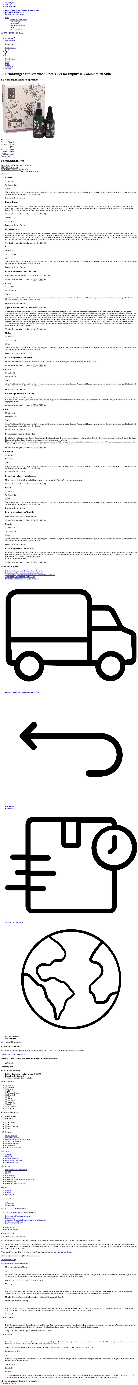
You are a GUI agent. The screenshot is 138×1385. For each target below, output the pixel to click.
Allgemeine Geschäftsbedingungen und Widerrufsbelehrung (25, 1220)
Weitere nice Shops (11, 1229)
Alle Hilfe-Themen (15, 29)
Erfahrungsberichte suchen (30, 171)
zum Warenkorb (10, 6)
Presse (7, 1174)
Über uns (8, 1191)
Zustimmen (5, 1256)
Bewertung (14, 167)
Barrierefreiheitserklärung (14, 1222)
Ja (34, 214)
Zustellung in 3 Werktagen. (14, 14)
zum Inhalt (8, 4)
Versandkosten (14, 23)
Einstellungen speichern (9, 1381)
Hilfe (7, 18)
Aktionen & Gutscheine (13, 1147)
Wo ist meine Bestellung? (18, 20)
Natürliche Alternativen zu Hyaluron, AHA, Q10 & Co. (24, 571)
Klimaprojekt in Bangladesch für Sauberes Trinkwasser (24, 573)
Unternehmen (9, 1227)
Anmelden (8, 1155)
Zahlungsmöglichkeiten (17, 25)
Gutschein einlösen (11, 1162)
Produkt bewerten (7, 154)
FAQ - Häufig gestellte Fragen (15, 1183)
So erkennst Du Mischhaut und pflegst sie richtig (21, 579)
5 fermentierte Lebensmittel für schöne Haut (20, 577)
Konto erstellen (10, 48)
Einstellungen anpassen (30, 1256)
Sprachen (27, 165)
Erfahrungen (9, 1194)
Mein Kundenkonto (12, 1143)
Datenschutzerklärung (65, 1252)
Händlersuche (10, 1175)
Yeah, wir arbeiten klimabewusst (16, 1170)
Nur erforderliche (16, 1256)
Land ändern (21, 1209)
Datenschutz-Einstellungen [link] (14, 1224)
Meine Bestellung (11, 1136)
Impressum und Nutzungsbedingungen (18, 1216)
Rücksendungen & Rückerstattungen (17, 1139)
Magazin (8, 1172)
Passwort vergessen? (12, 1158)
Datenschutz (9, 1218)
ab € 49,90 (23, 10)
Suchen (4, 174)
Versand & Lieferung (12, 1138)
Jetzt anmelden (10, 40)
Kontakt (12, 27)
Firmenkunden (10, 1145)
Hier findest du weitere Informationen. (14, 1054)
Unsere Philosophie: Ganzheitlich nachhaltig (20, 1179)
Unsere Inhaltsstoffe (12, 1177)
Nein (41, 214)
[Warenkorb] (71, 54)
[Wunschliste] (7, 51)
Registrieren (9, 1157)
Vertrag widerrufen (7, 1233)
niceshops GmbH (16, 1212)
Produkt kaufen (6, 156)
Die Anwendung (10, 1181)
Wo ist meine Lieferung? (13, 1160)
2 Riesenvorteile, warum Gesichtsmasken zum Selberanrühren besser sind (30, 575)
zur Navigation (10, 3)
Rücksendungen (14, 22)
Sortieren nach (23, 169)
